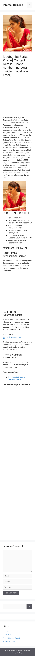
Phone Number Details (12, 638)
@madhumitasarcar (13, 337)
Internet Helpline (13, 4)
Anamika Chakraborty (16, 377)
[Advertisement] (17, 97)
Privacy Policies (9, 641)
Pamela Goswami (14, 380)
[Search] (29, 606)
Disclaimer (7, 635)
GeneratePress (17, 653)
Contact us (7, 631)
